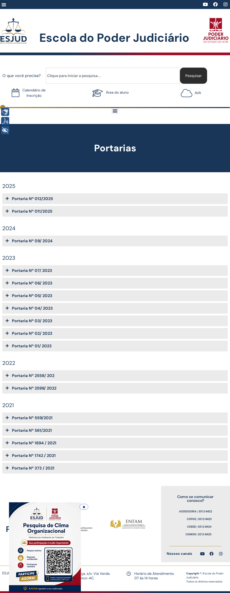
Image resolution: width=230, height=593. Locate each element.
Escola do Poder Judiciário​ (114, 37)
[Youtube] (205, 4)
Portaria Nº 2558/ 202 (33, 375)
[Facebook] (215, 4)
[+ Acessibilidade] (5, 130)
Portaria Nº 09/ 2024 (32, 241)
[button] (3, 4)
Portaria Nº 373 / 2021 (33, 468)
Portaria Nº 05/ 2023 (32, 295)
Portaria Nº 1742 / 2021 (34, 455)
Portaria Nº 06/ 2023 (32, 283)
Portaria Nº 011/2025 (32, 211)
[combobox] (113, 76)
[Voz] (5, 121)
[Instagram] (225, 4)
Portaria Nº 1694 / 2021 (34, 443)
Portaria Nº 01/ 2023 (32, 346)
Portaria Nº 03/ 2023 (32, 321)
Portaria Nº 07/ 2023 (32, 270)
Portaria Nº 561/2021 (32, 430)
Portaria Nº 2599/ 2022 (34, 388)
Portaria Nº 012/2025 (32, 198)
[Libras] (5, 112)
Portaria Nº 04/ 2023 (32, 308)
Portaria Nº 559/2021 (32, 418)
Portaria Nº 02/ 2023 (32, 333)
